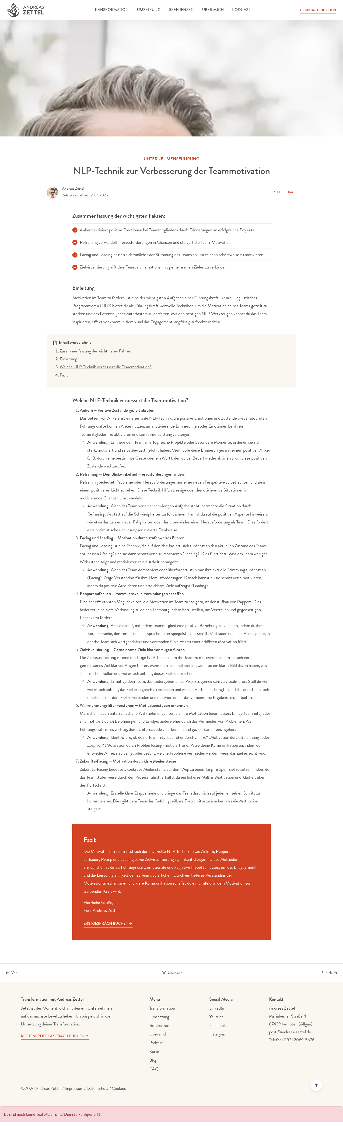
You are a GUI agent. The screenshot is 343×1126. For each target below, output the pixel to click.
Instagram (217, 1034)
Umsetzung (148, 10)
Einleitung (68, 359)
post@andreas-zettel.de (290, 1032)
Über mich (213, 10)
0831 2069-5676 (299, 1040)
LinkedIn (216, 1008)
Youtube (216, 1017)
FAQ (154, 1069)
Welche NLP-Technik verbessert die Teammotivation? (106, 367)
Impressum (74, 1088)
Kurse (154, 1051)
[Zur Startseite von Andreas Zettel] (25, 10)
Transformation (111, 10)
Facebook (217, 1025)
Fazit (64, 375)
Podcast (241, 10)
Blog (153, 1060)
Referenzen (181, 10)
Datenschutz (97, 1088)
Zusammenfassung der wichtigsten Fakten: (96, 351)
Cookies (119, 1088)
